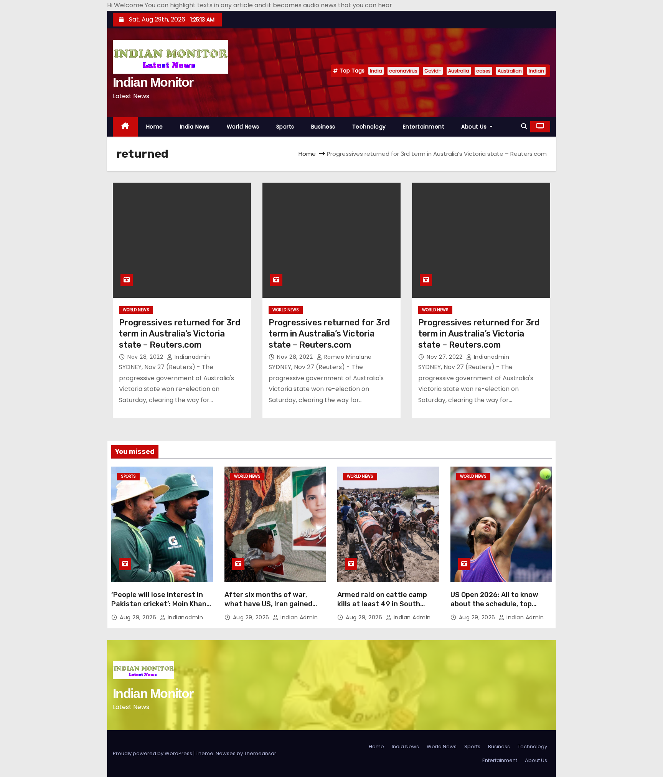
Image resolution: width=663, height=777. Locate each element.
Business (323, 126)
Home (154, 126)
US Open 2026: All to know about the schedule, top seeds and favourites (494, 604)
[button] (524, 126)
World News (243, 126)
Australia (458, 71)
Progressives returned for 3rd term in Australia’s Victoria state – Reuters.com (179, 333)
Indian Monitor (153, 82)
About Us (474, 126)
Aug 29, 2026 (139, 617)
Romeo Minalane (347, 357)
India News (195, 126)
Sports (285, 126)
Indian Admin (298, 617)
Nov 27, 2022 (445, 357)
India (376, 71)
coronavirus (403, 71)
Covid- (432, 71)
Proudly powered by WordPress (153, 753)
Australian (510, 71)
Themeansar (260, 753)
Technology (369, 126)
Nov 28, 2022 (146, 357)
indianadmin (191, 357)
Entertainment (424, 126)
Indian (536, 71)
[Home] (125, 127)
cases (483, 71)
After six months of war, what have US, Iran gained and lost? (268, 604)
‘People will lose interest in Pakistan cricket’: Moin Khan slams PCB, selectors (158, 604)
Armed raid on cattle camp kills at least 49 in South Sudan (382, 604)
